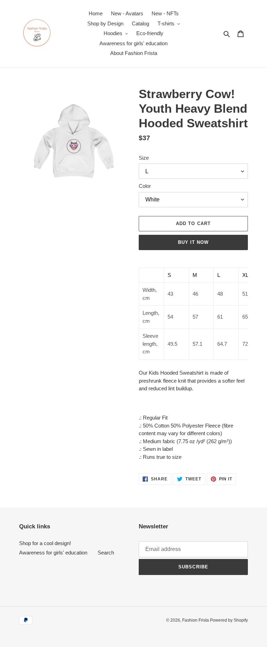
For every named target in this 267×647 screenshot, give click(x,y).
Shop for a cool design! (45, 543)
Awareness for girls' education (53, 553)
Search (106, 553)
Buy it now (193, 242)
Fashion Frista (196, 620)
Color (145, 186)
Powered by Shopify (229, 620)
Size (144, 158)
